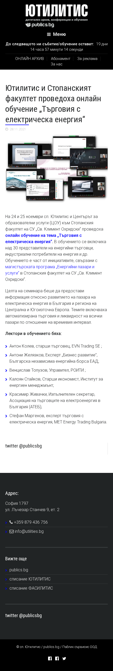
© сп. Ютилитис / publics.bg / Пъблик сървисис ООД (56, 647)
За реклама (87, 59)
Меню (59, 34)
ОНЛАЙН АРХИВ (29, 59)
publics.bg (18, 569)
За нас (57, 64)
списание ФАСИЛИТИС (31, 588)
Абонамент (60, 59)
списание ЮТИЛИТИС (29, 579)
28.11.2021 (18, 129)
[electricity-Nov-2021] (56, 169)
